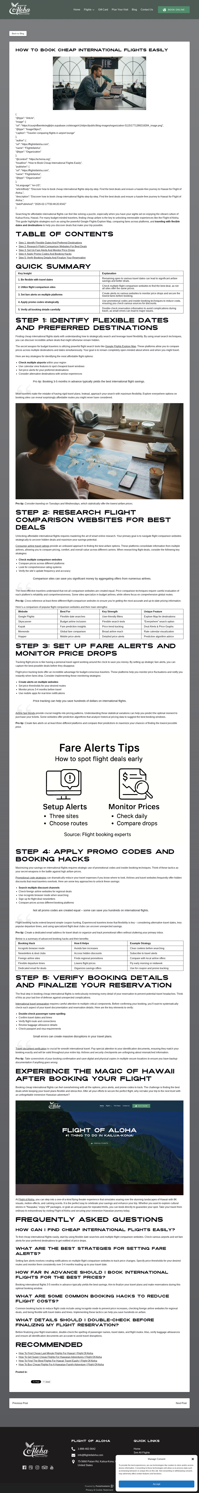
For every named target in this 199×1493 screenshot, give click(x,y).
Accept (156, 1484)
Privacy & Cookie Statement (99, 1490)
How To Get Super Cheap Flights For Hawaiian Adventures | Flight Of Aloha (60, 1357)
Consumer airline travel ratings (32, 546)
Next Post (181, 1403)
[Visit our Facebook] (24, 1467)
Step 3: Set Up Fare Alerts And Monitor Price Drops (47, 250)
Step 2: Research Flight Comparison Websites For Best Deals (53, 246)
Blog (134, 9)
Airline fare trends (25, 713)
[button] (192, 1459)
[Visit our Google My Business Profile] (31, 1467)
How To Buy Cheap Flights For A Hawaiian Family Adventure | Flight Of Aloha (61, 1364)
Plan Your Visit (120, 9)
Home (77, 9)
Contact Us (147, 9)
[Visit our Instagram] (37, 1467)
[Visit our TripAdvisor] (45, 1467)
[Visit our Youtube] (51, 1467)
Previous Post (20, 1403)
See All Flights (142, 1452)
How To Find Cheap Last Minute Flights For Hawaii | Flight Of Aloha (56, 1353)
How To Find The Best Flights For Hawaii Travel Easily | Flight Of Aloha (58, 1360)
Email (47, 1382)
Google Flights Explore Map (120, 346)
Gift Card (103, 9)
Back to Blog (18, 33)
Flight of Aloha (26, 1199)
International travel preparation (32, 1003)
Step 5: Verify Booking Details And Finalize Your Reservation (52, 257)
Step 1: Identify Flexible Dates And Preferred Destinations (50, 242)
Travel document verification (31, 1048)
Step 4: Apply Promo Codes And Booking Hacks (45, 254)
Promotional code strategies (31, 877)
